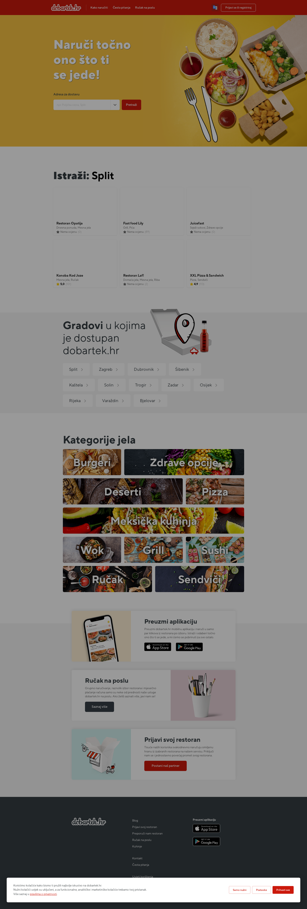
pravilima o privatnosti (43, 894)
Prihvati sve (283, 889)
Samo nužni (239, 889)
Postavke (261, 889)
